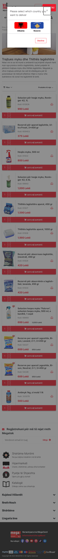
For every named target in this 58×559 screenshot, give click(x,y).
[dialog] (29, 279)
